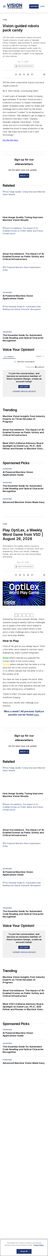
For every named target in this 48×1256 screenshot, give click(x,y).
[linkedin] (20, 74)
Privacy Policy (39, 1245)
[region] (24, 362)
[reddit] (28, 74)
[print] (44, 74)
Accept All (24, 1251)
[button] (4, 6)
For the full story (10, 140)
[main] (24, 1247)
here (36, 756)
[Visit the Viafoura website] (39, 367)
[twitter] (24, 74)
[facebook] (16, 74)
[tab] (9, 356)
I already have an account (24, 391)
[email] (32, 74)
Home (5, 20)
